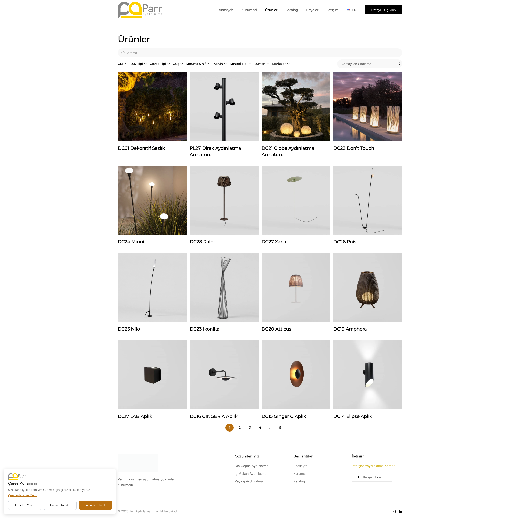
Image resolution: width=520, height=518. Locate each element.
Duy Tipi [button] (136, 64)
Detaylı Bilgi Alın (383, 10)
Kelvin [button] (218, 64)
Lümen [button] (259, 64)
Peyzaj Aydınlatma (249, 481)
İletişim (333, 10)
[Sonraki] (290, 428)
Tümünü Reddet (60, 505)
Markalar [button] (279, 64)
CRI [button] (120, 64)
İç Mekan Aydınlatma (250, 473)
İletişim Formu (374, 477)
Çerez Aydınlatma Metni (22, 495)
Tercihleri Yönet (25, 505)
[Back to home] (140, 10)
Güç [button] (176, 64)
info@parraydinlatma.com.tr (373, 466)
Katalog (292, 10)
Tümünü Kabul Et (95, 505)
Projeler (312, 10)
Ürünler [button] (271, 10)
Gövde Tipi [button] (158, 64)
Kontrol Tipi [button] (238, 64)
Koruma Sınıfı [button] (196, 64)
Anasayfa (226, 10)
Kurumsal (249, 10)
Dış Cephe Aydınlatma (252, 466)
